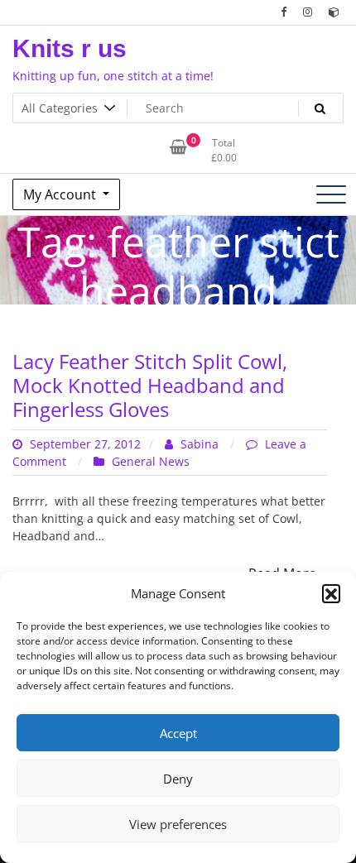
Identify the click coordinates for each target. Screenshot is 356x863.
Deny (178, 778)
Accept (178, 733)
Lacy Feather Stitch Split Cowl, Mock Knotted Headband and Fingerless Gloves (149, 385)
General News (151, 461)
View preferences (178, 824)
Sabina (199, 444)
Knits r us (69, 48)
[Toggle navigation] (331, 194)
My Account (61, 194)
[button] (331, 593)
